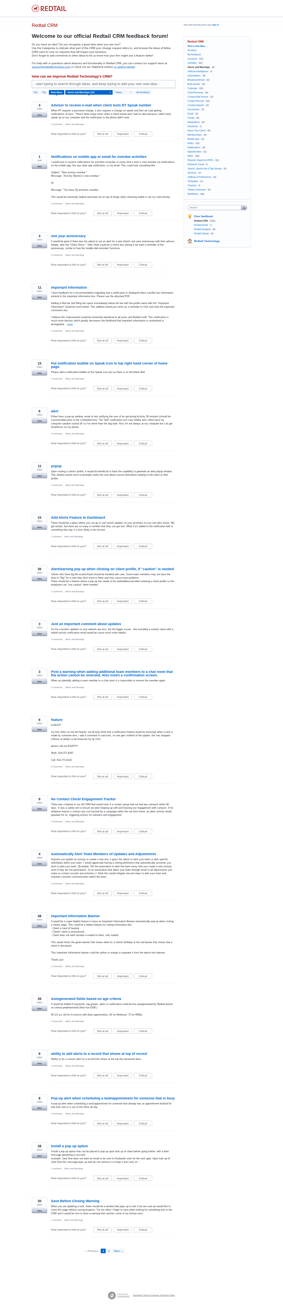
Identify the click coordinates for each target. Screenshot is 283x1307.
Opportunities (195, 151)
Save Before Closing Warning (75, 1201)
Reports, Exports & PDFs (200, 160)
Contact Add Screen (198, 96)
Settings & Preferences (199, 177)
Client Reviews (195, 92)
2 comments (57, 591)
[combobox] (215, 207)
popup (56, 466)
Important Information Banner (75, 916)
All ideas (192, 50)
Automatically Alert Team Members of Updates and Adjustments (103, 854)
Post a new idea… (197, 46)
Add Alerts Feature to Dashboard (78, 517)
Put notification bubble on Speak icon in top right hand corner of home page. (109, 365)
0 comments (57, 124)
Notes (191, 143)
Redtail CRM (201, 220)
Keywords (193, 126)
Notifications (194, 147)
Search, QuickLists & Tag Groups (205, 168)
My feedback (143, 92)
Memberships (195, 134)
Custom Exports (196, 105)
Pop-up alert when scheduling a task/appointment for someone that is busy (113, 1098)
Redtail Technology (207, 241)
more (70, 324)
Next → (118, 1250)
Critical (145, 134)
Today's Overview (197, 189)
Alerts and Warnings (74, 124)
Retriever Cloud (196, 164)
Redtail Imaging (202, 229)
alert (54, 411)
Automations (194, 75)
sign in (215, 25)
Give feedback (203, 216)
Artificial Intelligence (198, 71)
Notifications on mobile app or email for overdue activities (99, 157)
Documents (193, 109)
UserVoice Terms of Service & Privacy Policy (154, 1295)
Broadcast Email (196, 80)
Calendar (192, 88)
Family (191, 118)
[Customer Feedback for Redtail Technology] (49, 8)
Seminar (192, 172)
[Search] (244, 207)
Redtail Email (201, 225)
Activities (192, 63)
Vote (39, 115)
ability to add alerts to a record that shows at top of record (99, 1054)
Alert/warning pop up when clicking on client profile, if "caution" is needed (112, 569)
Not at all (104, 134)
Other (190, 156)
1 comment (56, 536)
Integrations (194, 122)
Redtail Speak (201, 233)
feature (57, 720)
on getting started (124, 66)
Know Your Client (197, 130)
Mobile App (193, 139)
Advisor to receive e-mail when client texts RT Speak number (101, 105)
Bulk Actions (194, 84)
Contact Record (196, 101)
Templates (193, 181)
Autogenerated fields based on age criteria (86, 999)
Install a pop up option (69, 1146)
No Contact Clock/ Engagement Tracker (83, 799)
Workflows (193, 194)
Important (124, 134)
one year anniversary (68, 236)
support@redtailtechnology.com (51, 66)
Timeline (192, 185)
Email (190, 113)
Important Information (69, 287)
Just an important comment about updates (86, 624)
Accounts (192, 58)
